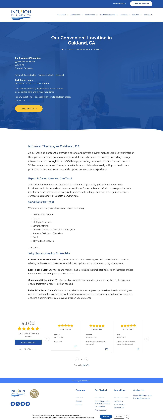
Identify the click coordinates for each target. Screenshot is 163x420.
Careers (79, 401)
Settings (119, 416)
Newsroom (118, 401)
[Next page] (86, 359)
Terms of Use (119, 408)
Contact (79, 405)
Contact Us (148, 15)
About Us (135, 15)
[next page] (146, 339)
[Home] (62, 49)
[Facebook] (13, 404)
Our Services (90, 15)
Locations (124, 15)
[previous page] (47, 339)
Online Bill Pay (119, 4)
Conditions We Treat (107, 15)
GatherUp (85, 365)
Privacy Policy (119, 405)
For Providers (75, 15)
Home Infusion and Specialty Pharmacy (102, 402)
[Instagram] (18, 404)
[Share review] (75, 347)
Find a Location (101, 410)
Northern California (83, 49)
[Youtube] (28, 404)
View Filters (28, 349)
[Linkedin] (23, 404)
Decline (106, 416)
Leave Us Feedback (28, 342)
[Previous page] (76, 359)
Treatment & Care (121, 398)
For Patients (99, 398)
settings (91, 418)
